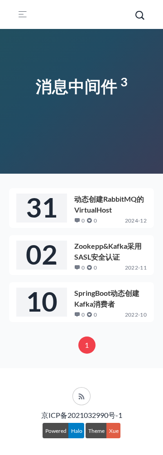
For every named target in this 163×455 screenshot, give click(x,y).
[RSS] (81, 396)
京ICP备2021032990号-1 (81, 415)
